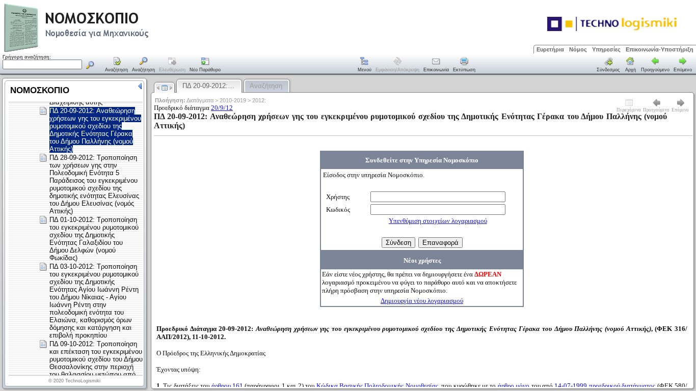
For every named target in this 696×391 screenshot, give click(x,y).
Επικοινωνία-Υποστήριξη (659, 49)
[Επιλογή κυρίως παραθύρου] (116, 65)
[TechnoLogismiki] (116, 50)
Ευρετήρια (550, 49)
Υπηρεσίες (606, 49)
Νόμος (578, 49)
